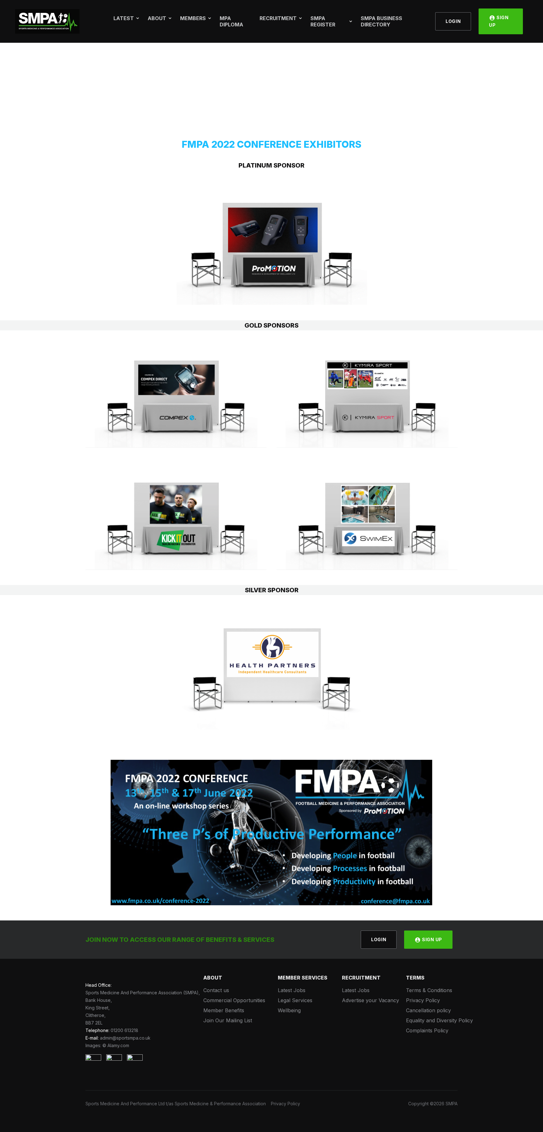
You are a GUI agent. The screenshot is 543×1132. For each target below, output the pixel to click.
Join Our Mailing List (227, 1020)
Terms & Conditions (429, 990)
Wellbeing (289, 1010)
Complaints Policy (427, 1030)
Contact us (216, 990)
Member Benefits (223, 1010)
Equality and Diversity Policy (439, 1020)
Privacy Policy (423, 1000)
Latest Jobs (291, 990)
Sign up (499, 21)
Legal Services (295, 1000)
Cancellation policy (428, 1010)
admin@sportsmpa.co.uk (125, 1038)
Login (453, 21)
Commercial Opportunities (234, 1000)
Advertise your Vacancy (370, 1000)
